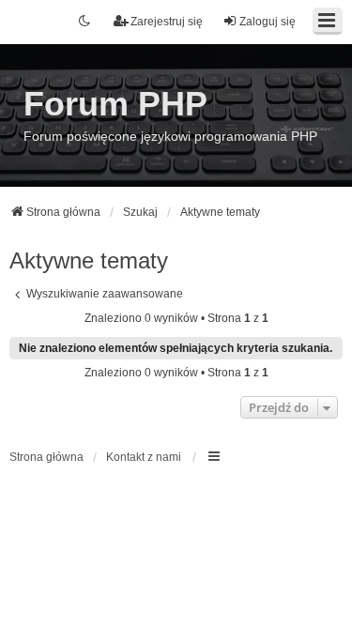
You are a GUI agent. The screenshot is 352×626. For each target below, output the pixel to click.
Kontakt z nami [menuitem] (143, 457)
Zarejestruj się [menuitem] (166, 21)
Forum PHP (115, 103)
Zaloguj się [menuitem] (267, 21)
